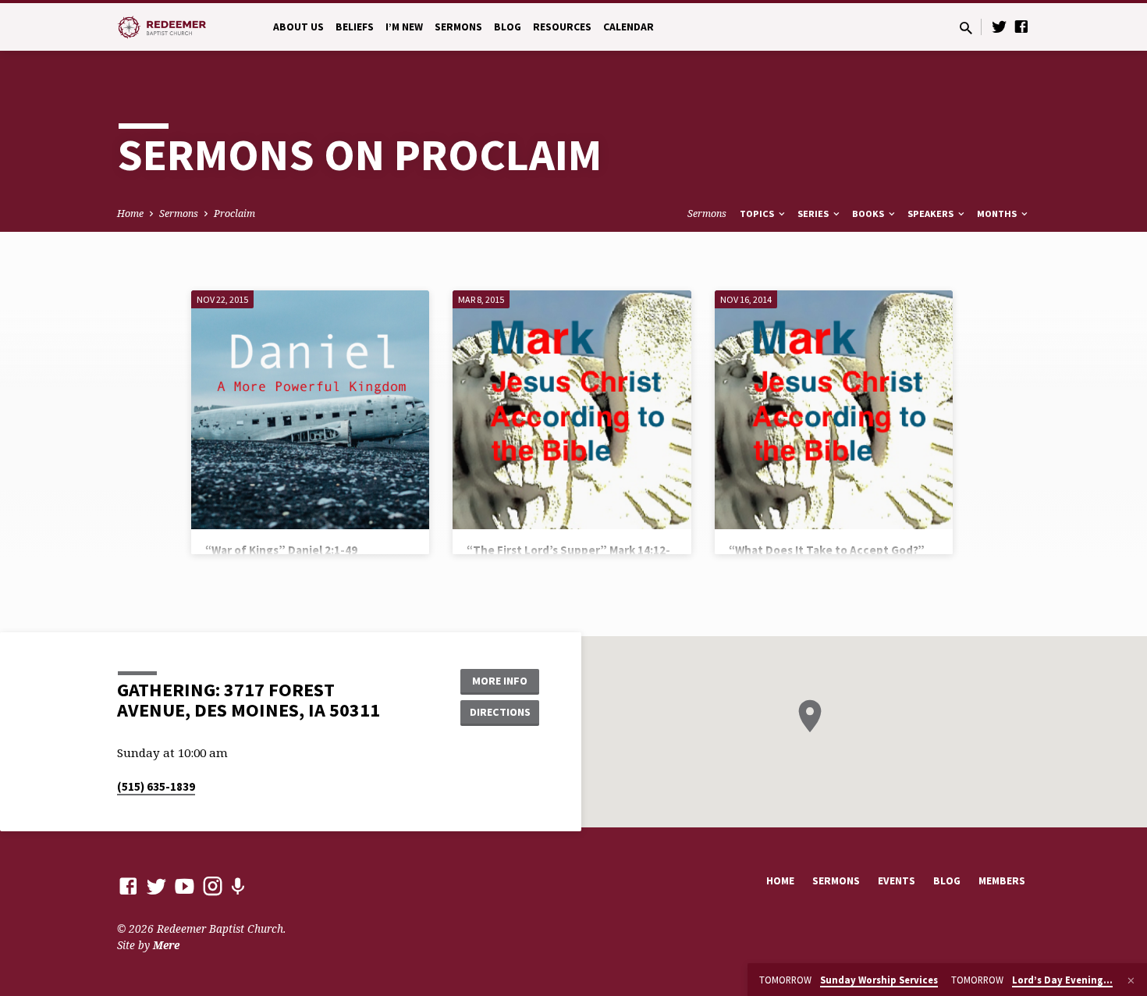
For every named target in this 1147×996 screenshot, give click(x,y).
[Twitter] (999, 26)
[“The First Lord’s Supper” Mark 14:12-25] (572, 409)
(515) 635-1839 (156, 786)
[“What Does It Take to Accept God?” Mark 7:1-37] (834, 409)
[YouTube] (184, 885)
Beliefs (355, 27)
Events (896, 881)
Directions (500, 712)
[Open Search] (966, 27)
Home (130, 213)
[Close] (1131, 980)
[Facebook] (1021, 26)
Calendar (628, 27)
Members (1001, 881)
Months (998, 213)
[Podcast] (237, 886)
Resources (562, 27)
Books (869, 213)
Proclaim (234, 213)
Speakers (931, 213)
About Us (298, 27)
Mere (166, 944)
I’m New (404, 27)
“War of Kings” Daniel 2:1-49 (281, 549)
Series (814, 213)
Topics (758, 213)
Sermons (458, 27)
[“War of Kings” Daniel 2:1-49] (310, 409)
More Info (499, 681)
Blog (507, 27)
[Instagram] (212, 885)
